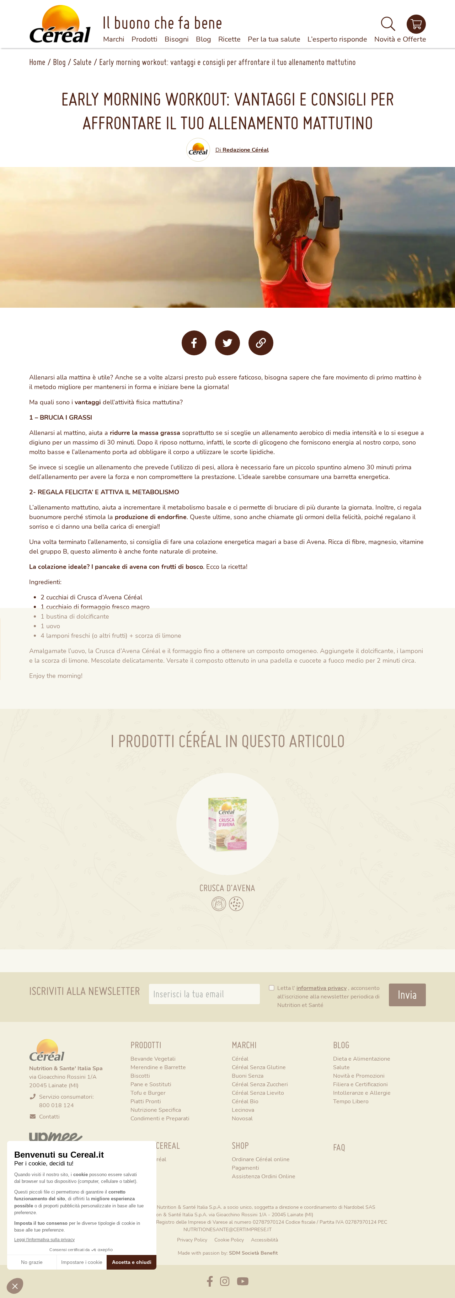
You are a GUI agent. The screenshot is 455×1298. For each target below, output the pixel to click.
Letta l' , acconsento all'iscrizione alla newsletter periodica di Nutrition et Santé (328, 996)
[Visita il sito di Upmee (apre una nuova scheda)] (416, 24)
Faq (339, 1147)
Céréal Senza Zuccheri (260, 1084)
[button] (388, 26)
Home (37, 62)
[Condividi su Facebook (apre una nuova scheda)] (194, 342)
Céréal (240, 1058)
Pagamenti (245, 1167)
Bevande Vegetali (153, 1058)
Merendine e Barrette (158, 1067)
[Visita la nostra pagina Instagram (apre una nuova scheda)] (224, 1281)
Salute (82, 62)
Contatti (49, 1116)
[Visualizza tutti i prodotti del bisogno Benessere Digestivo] (219, 903)
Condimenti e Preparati (159, 1118)
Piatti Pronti (145, 1101)
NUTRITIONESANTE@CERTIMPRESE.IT (227, 1229)
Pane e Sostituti (150, 1084)
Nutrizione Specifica (155, 1109)
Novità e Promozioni (359, 1075)
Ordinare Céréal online (261, 1159)
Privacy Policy (192, 1239)
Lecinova (243, 1109)
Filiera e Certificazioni (360, 1084)
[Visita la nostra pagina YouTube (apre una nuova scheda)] (242, 1281)
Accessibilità (264, 1239)
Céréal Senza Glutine (259, 1067)
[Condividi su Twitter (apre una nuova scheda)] (227, 342)
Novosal (242, 1118)
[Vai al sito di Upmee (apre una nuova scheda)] (55, 1138)
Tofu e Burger (148, 1092)
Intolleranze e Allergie (362, 1092)
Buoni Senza (247, 1075)
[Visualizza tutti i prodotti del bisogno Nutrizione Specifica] (236, 903)
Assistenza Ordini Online (263, 1176)
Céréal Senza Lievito (258, 1092)
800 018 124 (56, 1105)
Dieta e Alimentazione (361, 1058)
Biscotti (140, 1075)
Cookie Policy (229, 1239)
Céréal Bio (245, 1101)
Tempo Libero (351, 1101)
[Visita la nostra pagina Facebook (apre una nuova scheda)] (210, 1281)
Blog (59, 62)
